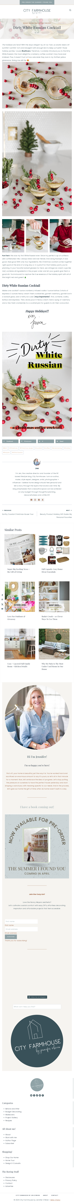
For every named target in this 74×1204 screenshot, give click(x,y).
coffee (47, 448)
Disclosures (10, 1177)
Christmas (13, 448)
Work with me (11, 1137)
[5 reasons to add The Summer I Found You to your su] (53, 966)
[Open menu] (37, 17)
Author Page (10, 1140)
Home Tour (10, 1160)
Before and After (12, 1109)
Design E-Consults (12, 1163)
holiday (67, 448)
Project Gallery (11, 1117)
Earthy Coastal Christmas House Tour (18, 512)
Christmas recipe (26, 448)
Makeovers (9, 1115)
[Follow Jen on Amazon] (42, 499)
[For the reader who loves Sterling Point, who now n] (53, 985)
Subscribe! (9, 1143)
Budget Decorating (30, 23)
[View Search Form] (70, 10)
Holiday (41, 23)
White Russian (17, 452)
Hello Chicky (55, 1200)
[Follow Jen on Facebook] (31, 499)
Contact (8, 1183)
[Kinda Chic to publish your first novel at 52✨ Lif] (21, 966)
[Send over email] (2, 609)
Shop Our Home (12, 1157)
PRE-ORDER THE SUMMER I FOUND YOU (37, 2)
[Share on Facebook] (2, 595)
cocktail (38, 448)
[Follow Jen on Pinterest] (39, 499)
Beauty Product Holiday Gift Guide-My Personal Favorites (56, 514)
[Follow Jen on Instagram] (35, 499)
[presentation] (20, 549)
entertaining (57, 448)
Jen (38, 33)
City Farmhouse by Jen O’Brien (28, 1195)
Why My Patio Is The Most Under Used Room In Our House (52, 666)
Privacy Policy (11, 1180)
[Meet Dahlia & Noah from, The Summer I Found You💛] (21, 985)
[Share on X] (2, 604)
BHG (5, 448)
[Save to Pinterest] (2, 599)
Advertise (9, 1186)
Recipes (48, 23)
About (8, 1134)
